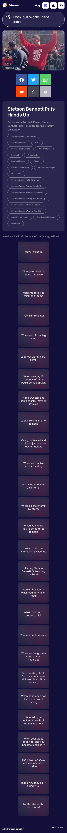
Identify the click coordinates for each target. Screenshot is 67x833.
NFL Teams (16, 173)
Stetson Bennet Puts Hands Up (25, 180)
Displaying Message (46, 217)
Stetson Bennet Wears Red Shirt (26, 205)
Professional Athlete (20, 149)
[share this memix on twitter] (33, 79)
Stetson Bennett (18, 142)
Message (15, 223)
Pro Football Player (46, 167)
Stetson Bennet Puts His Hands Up (27, 192)
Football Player (18, 161)
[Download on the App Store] (53, 5)
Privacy (61, 827)
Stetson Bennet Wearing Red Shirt (26, 211)
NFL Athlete (44, 149)
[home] (11, 5)
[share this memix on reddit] (21, 91)
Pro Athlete (33, 155)
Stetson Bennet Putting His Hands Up (28, 198)
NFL (37, 142)
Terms (53, 827)
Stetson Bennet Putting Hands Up (26, 186)
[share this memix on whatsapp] (45, 79)
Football (15, 155)
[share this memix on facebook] (21, 79)
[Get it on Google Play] (61, 5)
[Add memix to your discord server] (45, 5)
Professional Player (20, 167)
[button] (33, 91)
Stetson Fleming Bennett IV (23, 136)
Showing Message (19, 217)
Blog (37, 5)
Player (37, 161)
